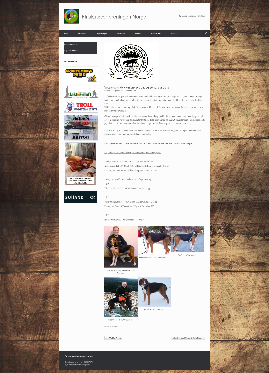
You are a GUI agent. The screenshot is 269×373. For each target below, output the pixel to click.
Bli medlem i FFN (71, 44)
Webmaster (131, 90)
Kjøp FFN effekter (71, 50)
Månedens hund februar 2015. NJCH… (188, 338)
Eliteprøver (114, 326)
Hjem (66, 33)
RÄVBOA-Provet (113, 338)
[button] (206, 33)
